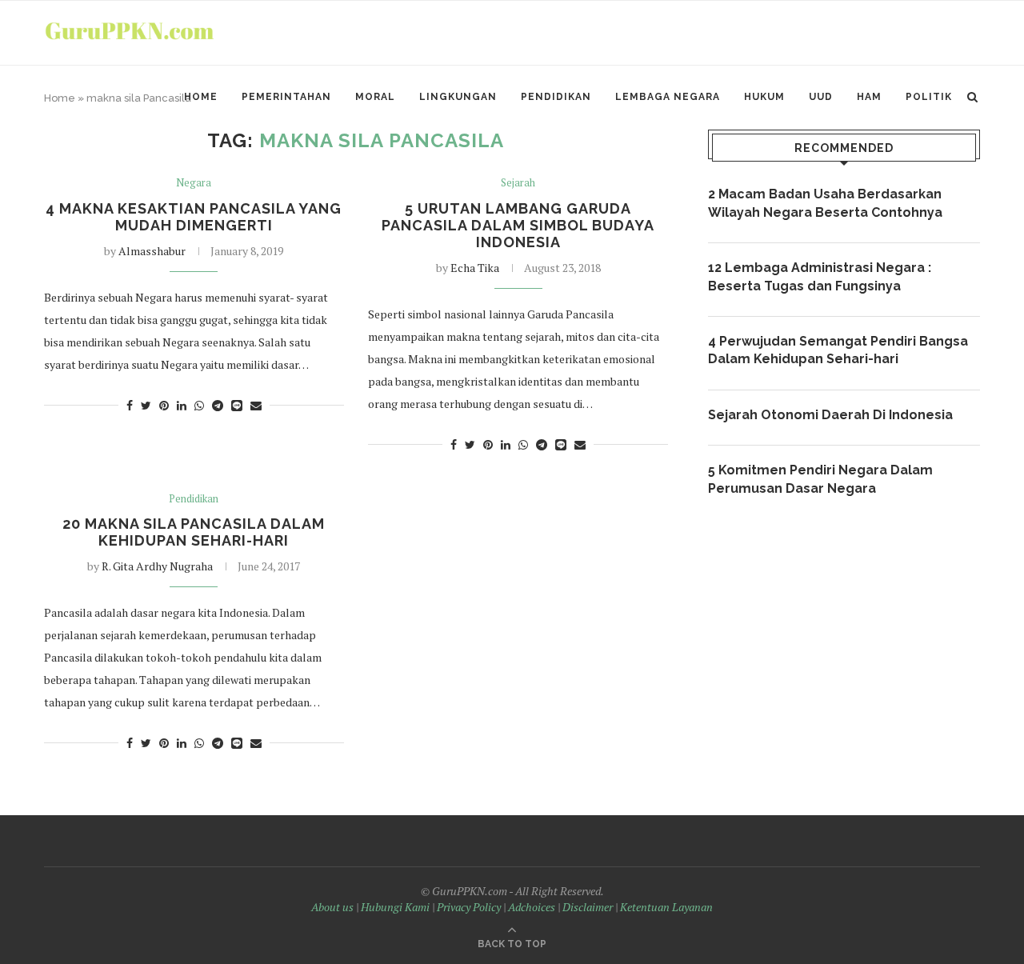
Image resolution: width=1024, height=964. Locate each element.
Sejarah (518, 183)
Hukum (764, 96)
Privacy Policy (469, 906)
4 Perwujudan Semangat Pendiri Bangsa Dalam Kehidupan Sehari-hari (838, 350)
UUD (821, 96)
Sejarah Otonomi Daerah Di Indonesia (830, 414)
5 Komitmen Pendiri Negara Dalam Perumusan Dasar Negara (820, 478)
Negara (193, 183)
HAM (869, 96)
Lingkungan (458, 96)
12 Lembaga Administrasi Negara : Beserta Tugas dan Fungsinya (819, 276)
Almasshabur (152, 250)
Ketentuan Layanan (666, 906)
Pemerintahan (286, 96)
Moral (375, 96)
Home (201, 96)
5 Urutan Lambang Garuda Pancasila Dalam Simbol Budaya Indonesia (518, 225)
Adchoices (531, 906)
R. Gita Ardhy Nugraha (157, 566)
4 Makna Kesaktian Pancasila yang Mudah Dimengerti (194, 217)
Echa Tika (474, 267)
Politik (929, 96)
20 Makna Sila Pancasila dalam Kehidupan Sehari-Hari (193, 532)
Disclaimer (587, 906)
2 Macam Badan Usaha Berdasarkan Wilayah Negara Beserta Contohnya (825, 202)
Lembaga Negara (667, 96)
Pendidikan (556, 96)
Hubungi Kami (395, 906)
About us (332, 906)
